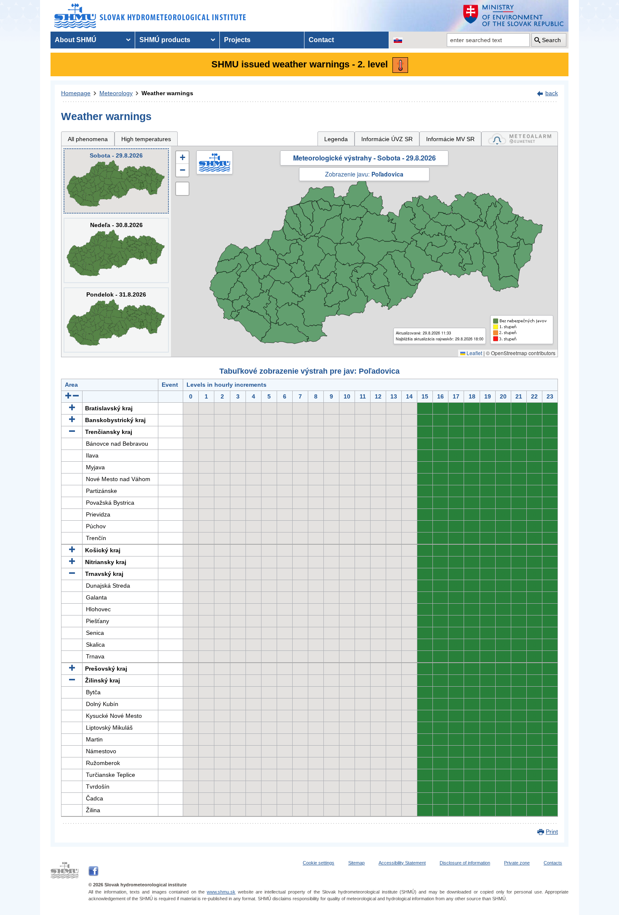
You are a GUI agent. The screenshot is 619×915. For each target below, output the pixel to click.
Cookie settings (318, 862)
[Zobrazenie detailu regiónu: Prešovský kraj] (72, 668)
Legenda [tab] (336, 139)
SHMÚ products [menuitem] (164, 39)
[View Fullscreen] (182, 188)
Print (552, 831)
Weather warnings (167, 93)
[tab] (519, 138)
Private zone (517, 862)
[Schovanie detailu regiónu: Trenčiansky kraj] (72, 431)
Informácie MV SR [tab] (450, 139)
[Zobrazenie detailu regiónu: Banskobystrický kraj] (72, 420)
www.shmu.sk (221, 891)
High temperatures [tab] (146, 139)
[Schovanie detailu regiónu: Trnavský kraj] (72, 573)
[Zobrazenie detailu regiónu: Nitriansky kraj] (72, 562)
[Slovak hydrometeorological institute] (150, 16)
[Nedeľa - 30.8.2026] (116, 250)
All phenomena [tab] (88, 139)
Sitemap (356, 862)
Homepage (76, 93)
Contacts (553, 862)
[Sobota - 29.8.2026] (116, 181)
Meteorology (116, 93)
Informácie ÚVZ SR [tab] (387, 139)
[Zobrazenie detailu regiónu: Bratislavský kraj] (72, 408)
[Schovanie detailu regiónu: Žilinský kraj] (72, 680)
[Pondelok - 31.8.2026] (116, 320)
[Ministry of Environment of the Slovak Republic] (513, 15)
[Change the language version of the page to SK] (398, 40)
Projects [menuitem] (237, 39)
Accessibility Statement (402, 862)
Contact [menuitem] (321, 39)
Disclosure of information (465, 862)
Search (551, 40)
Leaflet (473, 352)
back (551, 93)
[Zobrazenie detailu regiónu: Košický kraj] (72, 550)
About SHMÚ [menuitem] (75, 39)
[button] (182, 157)
